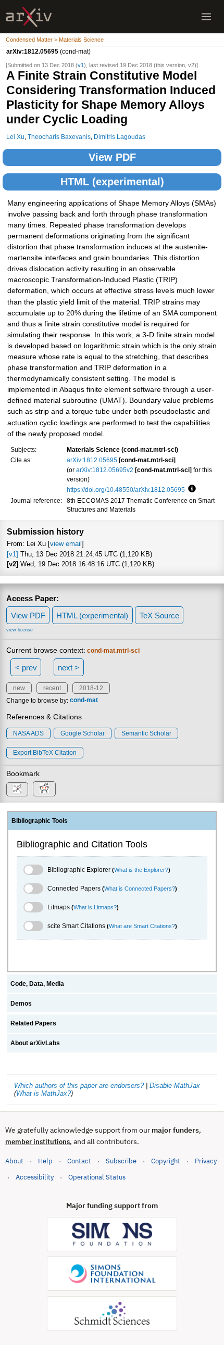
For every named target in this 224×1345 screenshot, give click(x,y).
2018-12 (91, 688)
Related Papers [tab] (33, 1023)
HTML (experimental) (112, 181)
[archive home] (29, 17)
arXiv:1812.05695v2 (104, 469)
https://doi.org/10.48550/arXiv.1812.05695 (126, 489)
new (19, 688)
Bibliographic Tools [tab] (39, 821)
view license (19, 629)
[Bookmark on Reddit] (44, 788)
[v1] (12, 554)
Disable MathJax (175, 1085)
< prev (26, 667)
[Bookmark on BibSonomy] (17, 789)
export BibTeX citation (45, 752)
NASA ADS (28, 733)
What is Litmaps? (95, 907)
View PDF (112, 157)
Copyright (165, 1161)
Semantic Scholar (146, 733)
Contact (79, 1161)
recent (52, 688)
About (14, 1161)
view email (66, 544)
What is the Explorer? (141, 870)
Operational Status (97, 1177)
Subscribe (121, 1161)
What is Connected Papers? (139, 888)
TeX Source (159, 615)
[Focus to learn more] (190, 489)
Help (45, 1161)
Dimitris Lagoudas (119, 136)
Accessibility (35, 1177)
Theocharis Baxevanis (59, 136)
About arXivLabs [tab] (35, 1043)
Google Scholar (82, 733)
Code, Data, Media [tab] (37, 984)
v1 (81, 65)
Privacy (206, 1161)
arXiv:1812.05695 (92, 459)
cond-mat (84, 700)
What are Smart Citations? (142, 926)
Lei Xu (15, 136)
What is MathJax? (43, 1093)
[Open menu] (206, 16)
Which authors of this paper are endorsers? (79, 1085)
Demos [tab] (21, 1003)
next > (68, 667)
